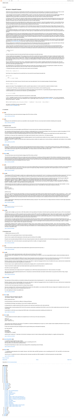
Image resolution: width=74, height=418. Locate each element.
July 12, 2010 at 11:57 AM (10, 116)
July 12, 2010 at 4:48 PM (9, 170)
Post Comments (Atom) (12, 362)
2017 (5, 374)
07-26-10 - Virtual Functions (10, 393)
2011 (5, 381)
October (6, 385)
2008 (5, 415)
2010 (5, 382)
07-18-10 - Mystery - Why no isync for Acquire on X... (15, 396)
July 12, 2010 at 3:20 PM (9, 161)
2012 (5, 380)
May (6, 408)
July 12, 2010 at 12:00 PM (10, 122)
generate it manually (48, 98)
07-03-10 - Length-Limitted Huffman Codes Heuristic (15, 404)
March (6, 410)
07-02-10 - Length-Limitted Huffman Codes (13, 406)
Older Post (69, 359)
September (7, 387)
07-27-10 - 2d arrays (8, 391)
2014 (5, 377)
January (6, 413)
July (6, 389)
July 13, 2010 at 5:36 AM (9, 242)
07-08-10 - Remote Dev (9, 403)
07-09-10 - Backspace (9, 402)
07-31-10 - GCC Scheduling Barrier (11, 390)
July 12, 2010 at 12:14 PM (10, 141)
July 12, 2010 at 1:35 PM (9, 150)
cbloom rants (5, 2)
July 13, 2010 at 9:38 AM (9, 249)
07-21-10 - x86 (7, 395)
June (6, 407)
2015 (5, 376)
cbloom (5, 153)
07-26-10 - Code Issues (9, 394)
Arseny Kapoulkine (8, 339)
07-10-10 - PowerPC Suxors (10, 401)
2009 (5, 414)
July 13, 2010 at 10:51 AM (10, 274)
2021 (5, 369)
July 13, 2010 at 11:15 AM (10, 336)
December (7, 383)
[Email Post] (18, 105)
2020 (5, 370)
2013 (5, 378)
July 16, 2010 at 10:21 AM (10, 346)
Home (37, 359)
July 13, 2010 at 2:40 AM (9, 207)
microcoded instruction (16, 41)
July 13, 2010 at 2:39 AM (9, 202)
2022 (5, 368)
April (6, 409)
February (7, 412)
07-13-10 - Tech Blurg (9, 400)
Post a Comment (6, 357)
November (7, 384)
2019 (5, 371)
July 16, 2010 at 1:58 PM (9, 356)
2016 (5, 375)
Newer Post (5, 359)
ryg (4, 173)
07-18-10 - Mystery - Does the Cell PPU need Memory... (15, 397)
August (6, 388)
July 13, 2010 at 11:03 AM (10, 291)
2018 (5, 372)
